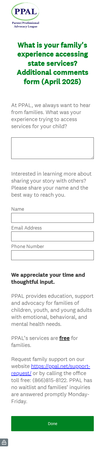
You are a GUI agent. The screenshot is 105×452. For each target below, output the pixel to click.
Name (17, 209)
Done (52, 423)
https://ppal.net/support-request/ (50, 369)
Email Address (26, 228)
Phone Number (27, 246)
